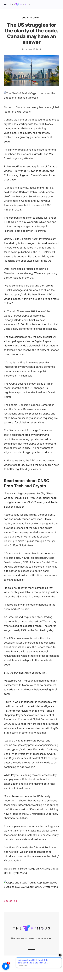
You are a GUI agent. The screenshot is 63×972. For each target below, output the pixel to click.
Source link (10, 900)
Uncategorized (31, 17)
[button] (31, 95)
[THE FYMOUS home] (20, 4)
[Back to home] (5, 4)
